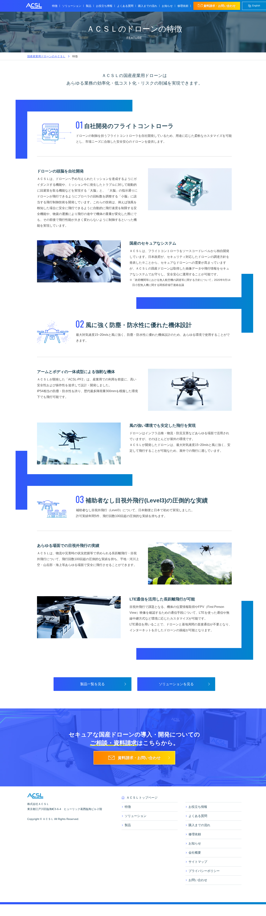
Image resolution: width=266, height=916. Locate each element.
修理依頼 (182, 5)
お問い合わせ (197, 880)
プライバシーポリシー (204, 871)
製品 (88, 5)
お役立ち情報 (104, 5)
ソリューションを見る (176, 684)
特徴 (54, 5)
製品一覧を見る (92, 684)
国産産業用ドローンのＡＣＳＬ (46, 56)
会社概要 (194, 852)
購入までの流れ (147, 5)
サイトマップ (197, 861)
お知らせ (167, 5)
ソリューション (135, 816)
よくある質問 (125, 5)
